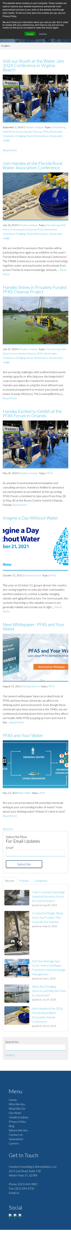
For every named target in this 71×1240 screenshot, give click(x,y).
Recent (9, 880)
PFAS (45, 131)
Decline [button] (43, 33)
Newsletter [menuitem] (16, 1139)
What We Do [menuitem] (17, 1108)
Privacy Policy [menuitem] (17, 1121)
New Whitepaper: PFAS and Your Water (34, 626)
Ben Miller (25, 792)
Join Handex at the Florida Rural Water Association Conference (32, 165)
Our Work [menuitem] (15, 1113)
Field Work (9, 131)
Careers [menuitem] (14, 1143)
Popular (24, 880)
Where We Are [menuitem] (18, 1130)
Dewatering (58, 127)
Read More (10, 150)
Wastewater (55, 135)
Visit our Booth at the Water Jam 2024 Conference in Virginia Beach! (33, 65)
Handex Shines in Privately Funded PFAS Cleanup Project (35, 289)
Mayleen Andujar (34, 127)
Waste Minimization (37, 135)
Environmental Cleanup (29, 131)
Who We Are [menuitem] (17, 1104)
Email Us (14, 1192)
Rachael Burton (33, 575)
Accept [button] (30, 33)
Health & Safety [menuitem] (19, 1117)
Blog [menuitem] (11, 1126)
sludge (6, 140)
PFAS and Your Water (23, 735)
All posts (8, 829)
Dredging (20, 135)
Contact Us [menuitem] (16, 1134)
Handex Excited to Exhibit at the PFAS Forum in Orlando (32, 413)
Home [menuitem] (13, 1099)
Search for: (12, 1042)
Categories (41, 880)
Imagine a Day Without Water (30, 517)
